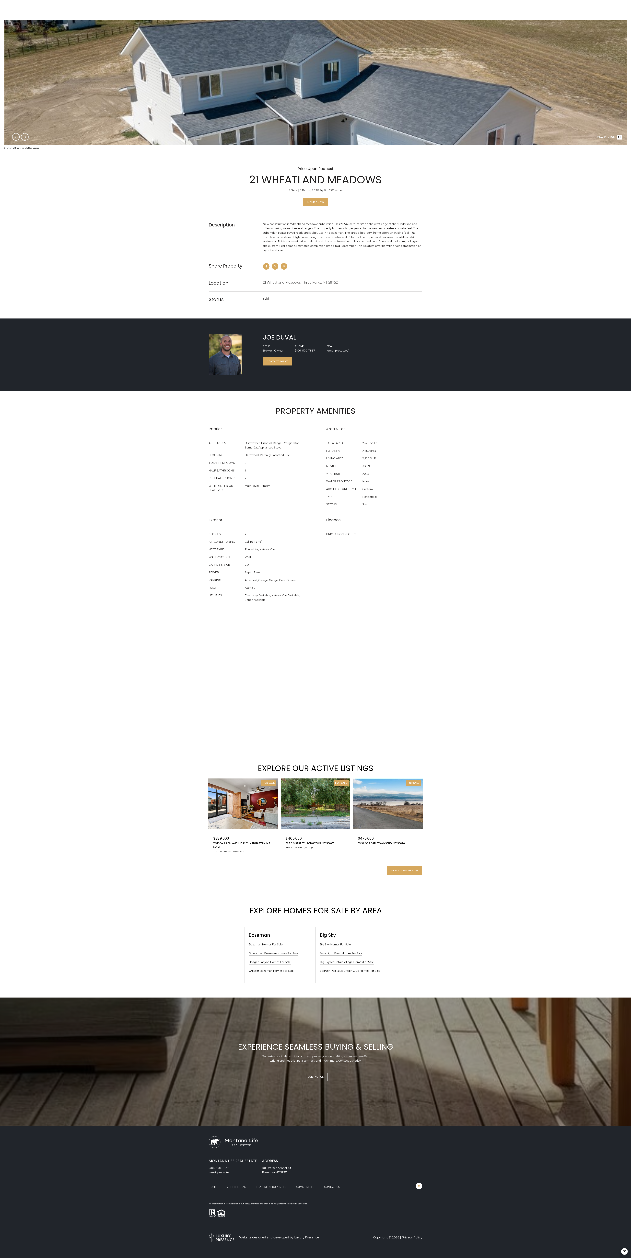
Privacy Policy (412, 1237)
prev (16, 137)
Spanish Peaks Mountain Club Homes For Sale (350, 970)
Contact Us (332, 1187)
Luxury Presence (306, 1237)
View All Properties (404, 870)
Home (213, 1187)
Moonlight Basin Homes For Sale (341, 953)
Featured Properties (271, 1187)
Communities (305, 1187)
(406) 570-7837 (305, 350)
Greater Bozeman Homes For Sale (271, 970)
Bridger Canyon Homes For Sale (270, 962)
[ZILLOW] (419, 1186)
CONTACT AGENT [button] (277, 361)
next (25, 137)
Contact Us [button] (316, 1076)
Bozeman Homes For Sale (266, 944)
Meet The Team (236, 1187)
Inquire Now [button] (315, 202)
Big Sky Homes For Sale (335, 944)
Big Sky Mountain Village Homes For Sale (347, 962)
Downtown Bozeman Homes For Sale (273, 953)
